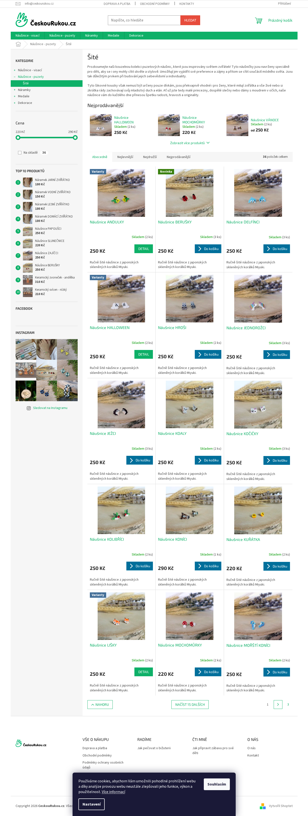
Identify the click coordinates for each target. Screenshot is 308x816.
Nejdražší (150, 157)
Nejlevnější (125, 157)
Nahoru (102, 704)
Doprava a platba (117, 4)
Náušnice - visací (30, 70)
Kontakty (186, 4)
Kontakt (253, 755)
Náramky (24, 90)
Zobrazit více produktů (187, 143)
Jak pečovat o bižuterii (154, 748)
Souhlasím (216, 784)
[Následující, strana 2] (278, 704)
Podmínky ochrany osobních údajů (103, 765)
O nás (251, 748)
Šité (26, 83)
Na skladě (35, 152)
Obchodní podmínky (155, 4)
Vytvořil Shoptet (281, 806)
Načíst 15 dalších (190, 704)
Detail (143, 249)
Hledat (190, 20)
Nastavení (92, 804)
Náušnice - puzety (31, 76)
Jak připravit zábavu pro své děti (213, 750)
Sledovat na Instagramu (50, 408)
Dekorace (25, 102)
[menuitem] (27, 36)
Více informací (113, 792)
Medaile (23, 96)
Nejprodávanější (178, 157)
